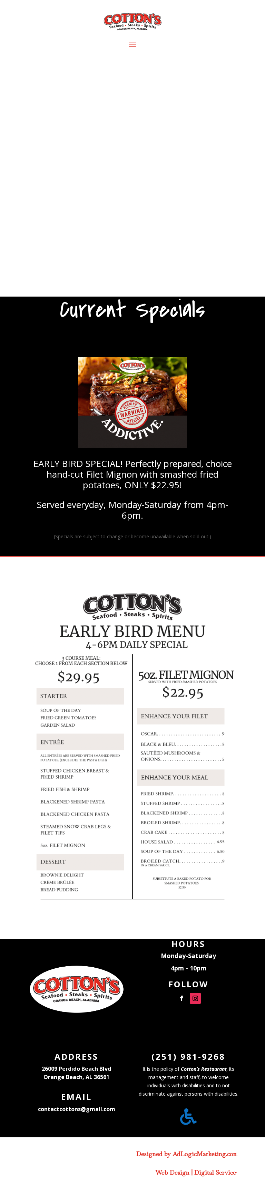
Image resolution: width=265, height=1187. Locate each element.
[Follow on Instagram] (195, 998)
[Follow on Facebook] (181, 998)
